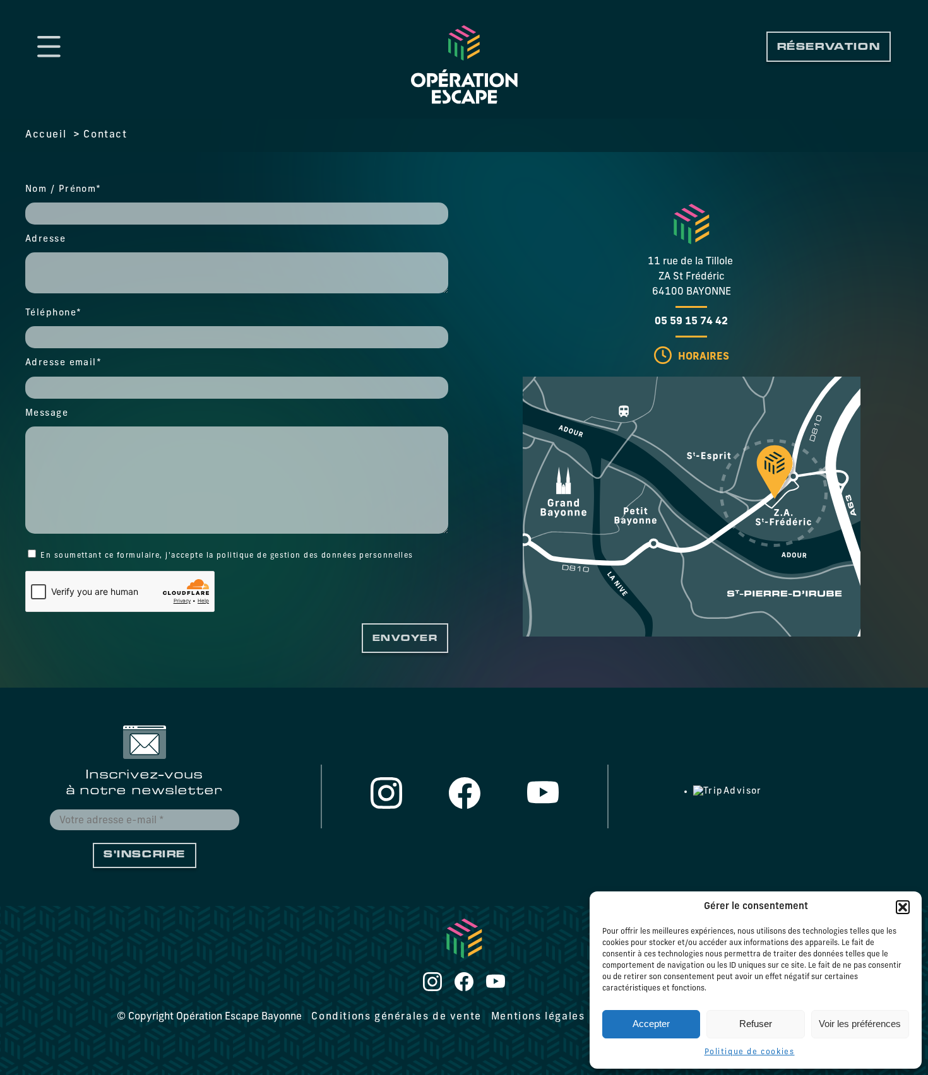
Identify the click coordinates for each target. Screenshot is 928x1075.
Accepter (651, 1023)
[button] (902, 907)
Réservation (829, 48)
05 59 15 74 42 (691, 322)
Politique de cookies (750, 1052)
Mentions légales (538, 1017)
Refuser (755, 1023)
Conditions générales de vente (396, 1017)
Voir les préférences (860, 1023)
